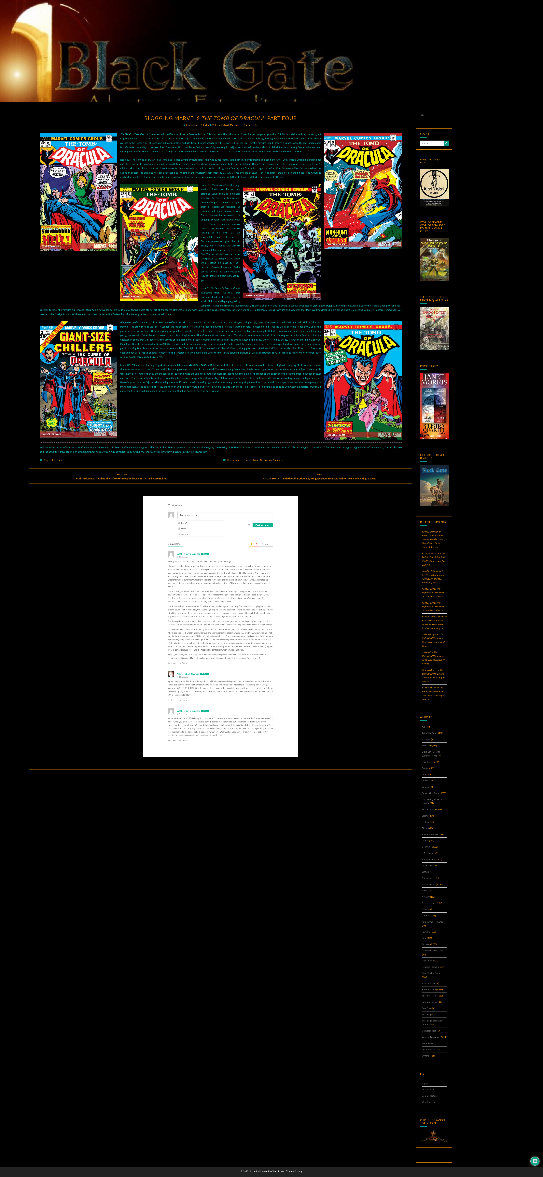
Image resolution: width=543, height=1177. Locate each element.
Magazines (427, 878)
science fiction (429, 983)
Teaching (426, 1014)
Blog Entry (49, 460)
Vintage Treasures (430, 1036)
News (424, 909)
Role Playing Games (431, 973)
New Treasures (429, 903)
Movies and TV (429, 884)
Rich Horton (428, 960)
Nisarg (298, 1171)
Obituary (426, 915)
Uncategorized (429, 1030)
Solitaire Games (429, 1001)
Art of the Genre (430, 733)
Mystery (426, 896)
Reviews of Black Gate (432, 950)
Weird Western (429, 1049)
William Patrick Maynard (226, 125)
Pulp (424, 938)
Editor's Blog (428, 809)
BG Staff (426, 745)
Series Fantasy (429, 989)
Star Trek (426, 1008)
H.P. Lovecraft (428, 853)
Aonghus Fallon (429, 571)
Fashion (425, 821)
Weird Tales (427, 1043)
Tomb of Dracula (262, 460)
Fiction (425, 828)
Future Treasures (430, 834)
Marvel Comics (243, 460)
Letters (425, 871)
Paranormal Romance (432, 921)
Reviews (426, 944)
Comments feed (430, 1095)
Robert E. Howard (430, 966)
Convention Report (431, 793)
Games (425, 840)
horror (230, 460)
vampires (278, 460)
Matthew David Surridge (188, 554)
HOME (423, 115)
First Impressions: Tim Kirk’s (433, 592)
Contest (426, 786)
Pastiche (426, 931)
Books (425, 768)
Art (423, 726)
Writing (425, 1055)
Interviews (427, 865)
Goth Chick (427, 846)
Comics (60, 460)
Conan (425, 780)
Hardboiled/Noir (430, 859)
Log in (425, 1083)
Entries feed (428, 1089)
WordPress (278, 1171)
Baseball (426, 739)
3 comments (251, 125)
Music (424, 890)
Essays (425, 815)
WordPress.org (429, 1102)
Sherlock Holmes (430, 995)
